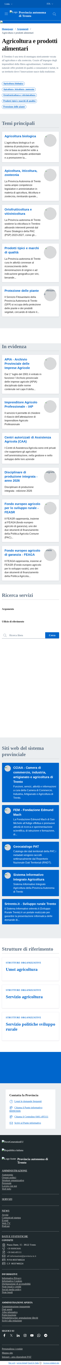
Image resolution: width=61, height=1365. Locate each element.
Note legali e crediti (11, 1286)
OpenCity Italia (33, 1363)
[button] (9, 4)
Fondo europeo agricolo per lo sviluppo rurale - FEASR (22, 508)
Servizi (7, 1199)
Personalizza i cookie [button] (12, 1348)
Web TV (6, 1223)
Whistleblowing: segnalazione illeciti (20, 1317)
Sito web (11, 1363)
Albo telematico (10, 1312)
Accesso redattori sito (51, 1363)
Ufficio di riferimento (13, 621)
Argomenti (22, 29)
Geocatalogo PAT (26, 846)
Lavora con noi (9, 1186)
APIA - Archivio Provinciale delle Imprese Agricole (17, 363)
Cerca (52, 635)
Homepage (7, 29)
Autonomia (7, 1174)
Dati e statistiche (15, 1236)
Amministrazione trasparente (16, 1306)
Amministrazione (14, 1170)
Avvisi (5, 1214)
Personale (6, 1183)
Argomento (8, 609)
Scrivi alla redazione (12, 1320)
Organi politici (9, 1177)
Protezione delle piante (22, 290)
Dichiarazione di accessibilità (16, 1284)
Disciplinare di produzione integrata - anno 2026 (21, 476)
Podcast (6, 1226)
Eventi (5, 1220)
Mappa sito (7, 1353)
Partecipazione (9, 1315)
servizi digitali (22, 1363)
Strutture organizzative (23, 963)
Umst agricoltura (22, 969)
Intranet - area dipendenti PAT (16, 1357)
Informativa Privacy (11, 1278)
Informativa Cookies (12, 1281)
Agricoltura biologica (20, 136)
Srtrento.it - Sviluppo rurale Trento (30, 904)
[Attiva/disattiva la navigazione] (6, 14)
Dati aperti (7, 1309)
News (5, 1210)
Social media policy (11, 1289)
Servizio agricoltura (24, 996)
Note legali (7, 1292)
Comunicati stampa (11, 1217)
